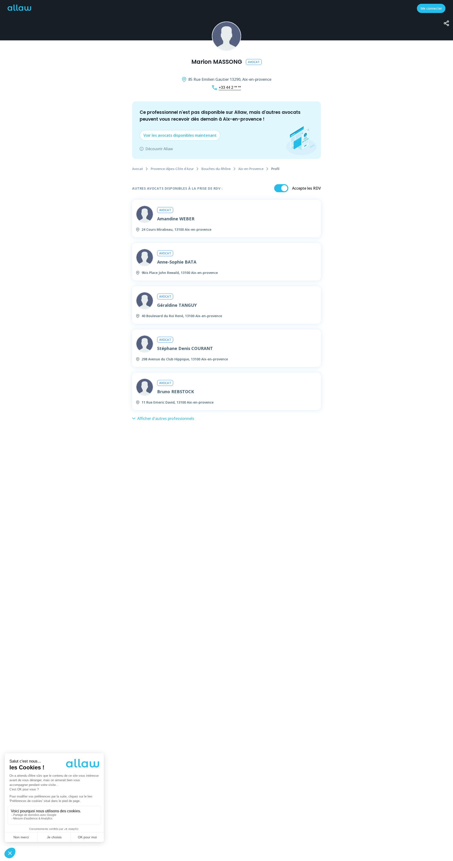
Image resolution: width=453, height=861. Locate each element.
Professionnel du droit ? (391, 8)
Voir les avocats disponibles (180, 135)
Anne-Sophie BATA (176, 262)
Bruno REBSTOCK (175, 391)
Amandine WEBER (175, 219)
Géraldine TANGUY (177, 305)
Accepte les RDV (306, 188)
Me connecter (431, 8)
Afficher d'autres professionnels (165, 418)
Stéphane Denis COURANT (185, 348)
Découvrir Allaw (159, 148)
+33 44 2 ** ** (230, 87)
